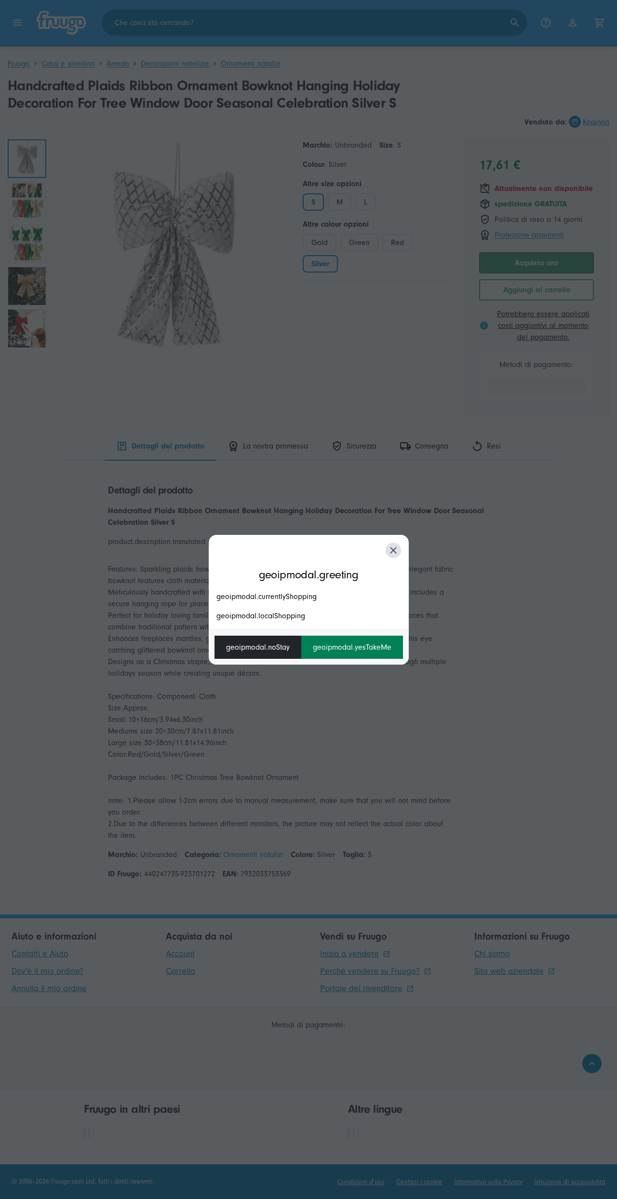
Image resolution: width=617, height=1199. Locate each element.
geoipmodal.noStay (258, 647)
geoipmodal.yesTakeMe (352, 647)
